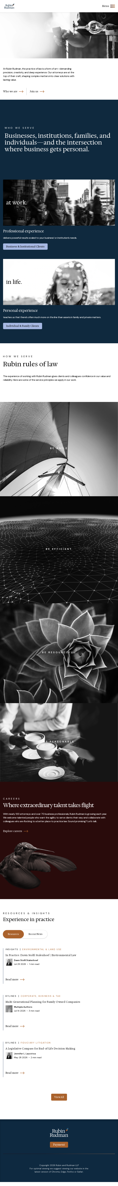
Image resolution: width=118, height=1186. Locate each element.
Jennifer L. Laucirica (25, 1053)
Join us (34, 91)
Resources (13, 934)
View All (59, 1097)
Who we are (10, 91)
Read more (12, 979)
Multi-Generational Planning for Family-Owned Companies (43, 1002)
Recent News (35, 934)
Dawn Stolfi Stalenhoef (26, 960)
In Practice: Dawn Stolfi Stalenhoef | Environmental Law (41, 955)
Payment (59, 1145)
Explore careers (12, 831)
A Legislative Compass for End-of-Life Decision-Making (40, 1048)
